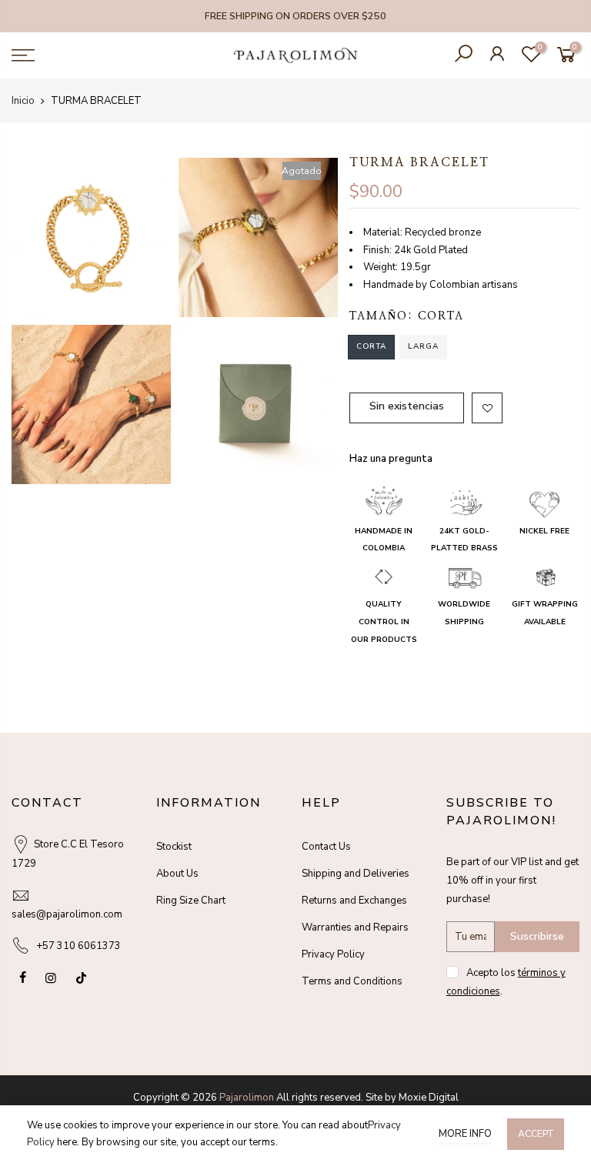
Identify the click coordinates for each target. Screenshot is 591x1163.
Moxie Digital (429, 1098)
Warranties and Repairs (355, 927)
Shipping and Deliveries (355, 874)
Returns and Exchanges (354, 900)
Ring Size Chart (190, 900)
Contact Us (326, 847)
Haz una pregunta (390, 459)
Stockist (174, 847)
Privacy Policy (333, 954)
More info (465, 1134)
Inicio (23, 101)
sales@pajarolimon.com (67, 914)
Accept (535, 1134)
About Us (177, 874)
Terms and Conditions (352, 981)
